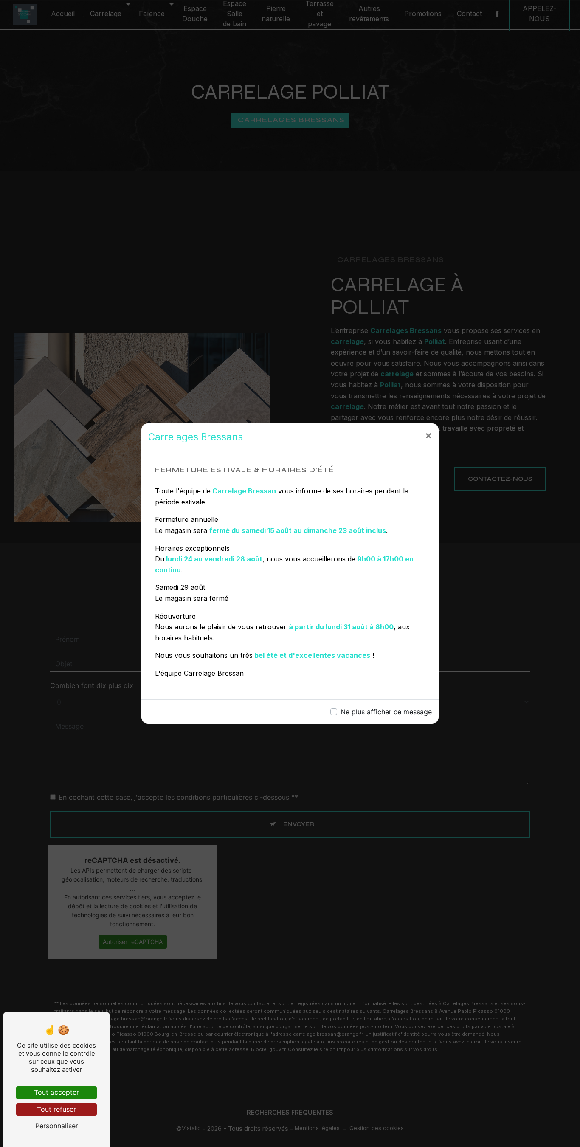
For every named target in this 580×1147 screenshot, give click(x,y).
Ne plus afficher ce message (386, 711)
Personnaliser (56, 1126)
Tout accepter (56, 1092)
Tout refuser (56, 1109)
